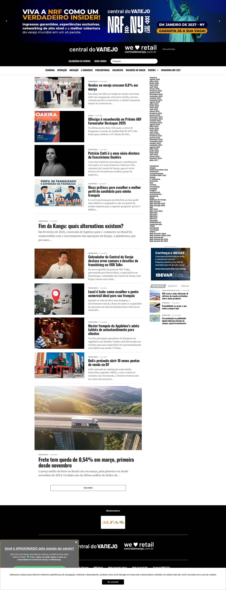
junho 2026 (154, 83)
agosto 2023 (155, 147)
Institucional (155, 192)
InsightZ (153, 190)
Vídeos (152, 232)
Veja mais (88, 488)
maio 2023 (154, 153)
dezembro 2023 (156, 139)
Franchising (154, 187)
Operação (62, 70)
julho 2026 (154, 81)
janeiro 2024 (155, 138)
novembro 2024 (156, 119)
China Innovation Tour (159, 170)
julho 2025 (154, 104)
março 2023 (154, 156)
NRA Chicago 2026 (157, 205)
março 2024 (154, 134)
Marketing (154, 196)
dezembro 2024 (156, 117)
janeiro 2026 (155, 93)
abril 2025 (154, 109)
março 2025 (154, 111)
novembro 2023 (156, 141)
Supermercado (156, 224)
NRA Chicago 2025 (157, 203)
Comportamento (156, 174)
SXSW (152, 226)
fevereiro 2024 (156, 136)
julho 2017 (154, 160)
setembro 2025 (156, 100)
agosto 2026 (155, 79)
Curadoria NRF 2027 (171, 70)
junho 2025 (154, 106)
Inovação (73, 70)
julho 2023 (154, 149)
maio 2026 (154, 85)
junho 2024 (154, 128)
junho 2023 (154, 151)
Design (152, 177)
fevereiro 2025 (156, 113)
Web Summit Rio (156, 237)
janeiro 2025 (155, 115)
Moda (152, 198)
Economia (50, 70)
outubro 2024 (155, 121)
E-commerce (87, 70)
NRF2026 (153, 217)
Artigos (153, 168)
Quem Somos (100, 61)
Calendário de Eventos (80, 61)
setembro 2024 (156, 123)
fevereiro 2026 (156, 91)
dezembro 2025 (156, 94)
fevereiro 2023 (156, 158)
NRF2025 (153, 215)
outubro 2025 (155, 98)
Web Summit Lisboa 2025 (160, 235)
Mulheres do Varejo (135, 70)
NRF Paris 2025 (156, 211)
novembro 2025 (156, 96)
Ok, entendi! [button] (113, 582)
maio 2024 (154, 130)
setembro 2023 (156, 145)
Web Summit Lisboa (158, 234)
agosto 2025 (155, 102)
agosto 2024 (155, 124)
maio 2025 (154, 108)
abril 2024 (154, 132)
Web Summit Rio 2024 (159, 239)
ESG (151, 183)
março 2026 (154, 89)
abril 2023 (154, 154)
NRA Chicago (155, 202)
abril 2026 (154, 87)
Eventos (152, 70)
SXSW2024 (154, 228)
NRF (151, 207)
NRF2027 (153, 218)
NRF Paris (154, 209)
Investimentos (156, 194)
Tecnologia (154, 230)
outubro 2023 (155, 143)
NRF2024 (153, 213)
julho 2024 (154, 126)
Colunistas (117, 70)
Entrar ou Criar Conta (169, 49)
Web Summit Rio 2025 (159, 241)
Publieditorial (102, 70)
